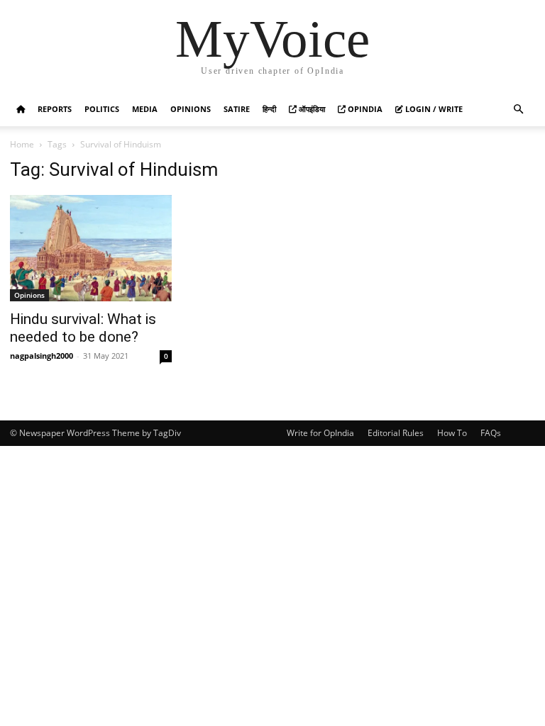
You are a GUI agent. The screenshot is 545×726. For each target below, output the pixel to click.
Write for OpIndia (320, 433)
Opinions (190, 109)
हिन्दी (269, 109)
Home (22, 144)
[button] (518, 109)
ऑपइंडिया (311, 109)
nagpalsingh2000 (41, 355)
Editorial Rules (396, 433)
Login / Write (433, 109)
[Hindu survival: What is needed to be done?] (91, 248)
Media (145, 109)
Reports (55, 109)
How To (452, 433)
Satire (237, 109)
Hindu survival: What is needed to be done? (83, 328)
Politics (101, 109)
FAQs (490, 433)
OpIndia (364, 109)
